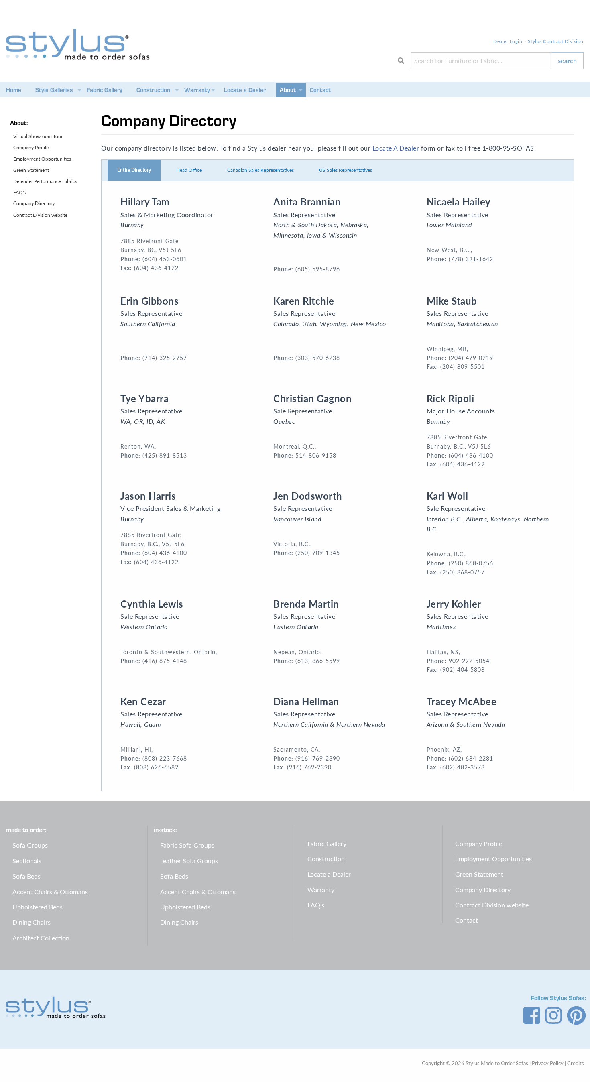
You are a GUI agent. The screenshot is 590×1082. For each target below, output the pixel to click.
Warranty (197, 89)
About (288, 89)
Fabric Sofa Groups (187, 845)
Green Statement (31, 170)
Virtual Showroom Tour (38, 136)
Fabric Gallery (104, 89)
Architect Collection (40, 937)
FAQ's (19, 192)
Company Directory (34, 203)
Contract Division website (40, 215)
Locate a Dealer (245, 89)
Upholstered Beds (37, 906)
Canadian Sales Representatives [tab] (260, 170)
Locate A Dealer (395, 148)
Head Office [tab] (189, 170)
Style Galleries (54, 89)
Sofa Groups (30, 845)
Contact (320, 89)
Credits (575, 1063)
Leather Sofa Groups (189, 860)
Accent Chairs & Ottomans (50, 891)
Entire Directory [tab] (134, 170)
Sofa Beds (26, 876)
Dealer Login (507, 41)
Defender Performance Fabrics (45, 181)
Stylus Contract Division (556, 41)
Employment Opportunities (42, 158)
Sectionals (26, 860)
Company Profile (31, 147)
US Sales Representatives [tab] (345, 170)
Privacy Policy (548, 1063)
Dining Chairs (31, 922)
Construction (153, 89)
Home (13, 89)
